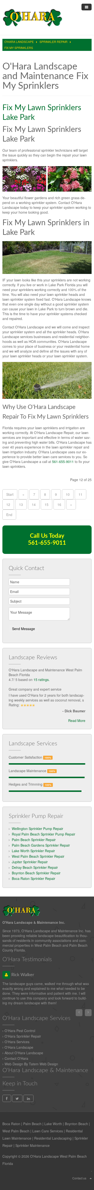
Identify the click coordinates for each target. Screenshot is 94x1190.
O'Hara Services (17, 1041)
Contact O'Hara (16, 1058)
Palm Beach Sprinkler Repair (34, 839)
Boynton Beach (76, 1123)
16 (59, 504)
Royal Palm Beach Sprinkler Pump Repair (43, 834)
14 (34, 504)
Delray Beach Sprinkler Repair (35, 867)
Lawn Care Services (47, 1131)
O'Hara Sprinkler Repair (23, 1036)
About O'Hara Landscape (24, 1052)
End (9, 514)
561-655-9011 (63, 461)
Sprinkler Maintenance (32, 1145)
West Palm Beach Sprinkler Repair (38, 856)
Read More (76, 720)
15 (46, 504)
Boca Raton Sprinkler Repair (33, 878)
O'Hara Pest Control (20, 1030)
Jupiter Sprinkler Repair (30, 861)
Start (9, 494)
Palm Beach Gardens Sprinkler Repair (41, 845)
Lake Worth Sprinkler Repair (33, 850)
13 (21, 504)
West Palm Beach (15, 1131)
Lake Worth (53, 1123)
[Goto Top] (91, 1178)
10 (68, 494)
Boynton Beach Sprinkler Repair (36, 872)
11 (80, 494)
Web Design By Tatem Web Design (31, 1063)
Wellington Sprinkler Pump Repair (37, 828)
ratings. (42, 679)
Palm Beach (32, 1123)
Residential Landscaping (53, 1138)
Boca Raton (11, 1123)
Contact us (79, 1178)
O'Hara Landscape (19, 1047)
